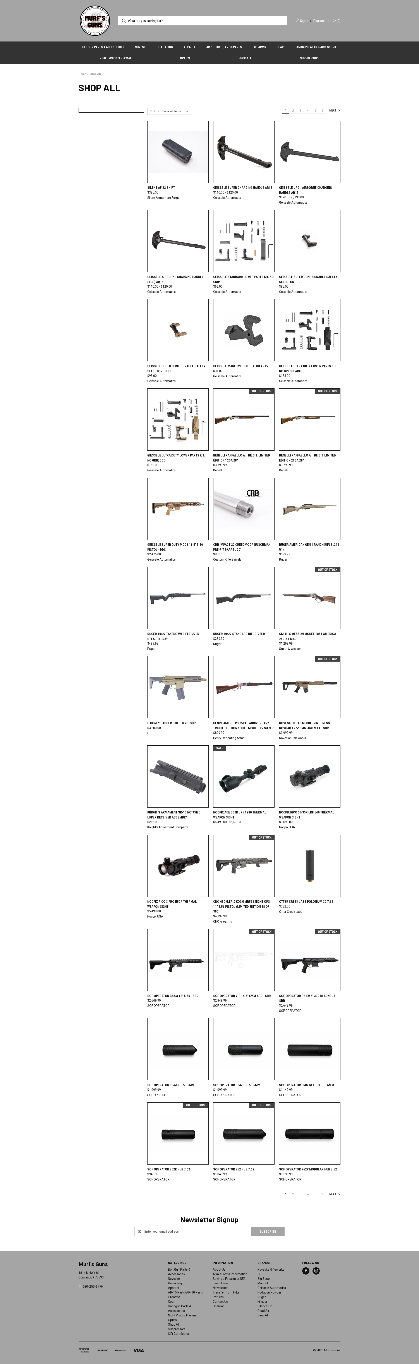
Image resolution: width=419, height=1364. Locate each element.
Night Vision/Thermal (116, 58)
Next (333, 110)
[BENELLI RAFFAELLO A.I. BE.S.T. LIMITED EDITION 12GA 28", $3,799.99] (244, 419)
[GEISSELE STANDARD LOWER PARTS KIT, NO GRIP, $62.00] (244, 241)
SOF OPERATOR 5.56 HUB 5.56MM (236, 1085)
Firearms (259, 47)
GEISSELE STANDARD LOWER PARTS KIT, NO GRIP (243, 279)
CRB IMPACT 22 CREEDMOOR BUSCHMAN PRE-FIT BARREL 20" (242, 547)
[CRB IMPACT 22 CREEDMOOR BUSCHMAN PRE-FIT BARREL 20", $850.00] (244, 509)
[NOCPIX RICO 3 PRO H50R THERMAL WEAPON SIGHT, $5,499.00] (178, 866)
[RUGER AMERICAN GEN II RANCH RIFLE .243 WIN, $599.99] (310, 509)
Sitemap (219, 1306)
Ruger (262, 1297)
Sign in (304, 20)
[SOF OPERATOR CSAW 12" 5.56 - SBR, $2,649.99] (178, 960)
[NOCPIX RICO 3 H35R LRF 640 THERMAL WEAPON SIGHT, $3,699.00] (310, 776)
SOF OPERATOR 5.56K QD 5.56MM (170, 1085)
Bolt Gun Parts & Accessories (102, 47)
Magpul (263, 1283)
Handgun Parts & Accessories (316, 47)
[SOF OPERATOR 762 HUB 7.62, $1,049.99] (244, 1133)
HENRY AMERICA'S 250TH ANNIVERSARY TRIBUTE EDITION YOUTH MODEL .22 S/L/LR (243, 725)
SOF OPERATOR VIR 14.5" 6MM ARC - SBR (242, 996)
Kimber (262, 1301)
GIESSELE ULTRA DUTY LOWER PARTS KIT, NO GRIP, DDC (176, 457)
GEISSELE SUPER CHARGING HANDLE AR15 (242, 188)
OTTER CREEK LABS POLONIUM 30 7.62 (306, 902)
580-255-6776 (93, 1287)
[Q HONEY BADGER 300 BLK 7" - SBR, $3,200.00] (178, 687)
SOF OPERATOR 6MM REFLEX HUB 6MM (306, 1085)
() (338, 20)
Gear (280, 47)
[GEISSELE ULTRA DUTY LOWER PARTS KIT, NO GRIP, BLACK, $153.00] (310, 330)
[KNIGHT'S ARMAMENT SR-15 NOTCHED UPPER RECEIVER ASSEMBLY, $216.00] (178, 776)
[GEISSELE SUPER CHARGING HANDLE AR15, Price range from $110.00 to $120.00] (244, 152)
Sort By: (155, 111)
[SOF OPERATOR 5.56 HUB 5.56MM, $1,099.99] (244, 1049)
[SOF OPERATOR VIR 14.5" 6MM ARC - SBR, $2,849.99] (244, 960)
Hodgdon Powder (269, 1292)
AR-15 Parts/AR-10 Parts (224, 47)
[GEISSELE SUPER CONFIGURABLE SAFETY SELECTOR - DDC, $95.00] (178, 330)
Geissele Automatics (272, 1288)
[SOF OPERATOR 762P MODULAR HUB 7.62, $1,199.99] (310, 1133)
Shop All (245, 58)
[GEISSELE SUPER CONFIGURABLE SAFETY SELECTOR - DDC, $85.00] (310, 241)
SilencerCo (265, 1306)
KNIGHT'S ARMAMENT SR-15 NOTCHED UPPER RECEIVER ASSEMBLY (174, 814)
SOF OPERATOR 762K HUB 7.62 (168, 1169)
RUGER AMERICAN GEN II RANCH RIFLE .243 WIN (309, 547)
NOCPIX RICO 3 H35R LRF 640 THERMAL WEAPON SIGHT (306, 814)
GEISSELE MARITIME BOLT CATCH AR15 (240, 366)
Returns (218, 1297)
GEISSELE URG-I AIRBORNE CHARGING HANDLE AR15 (305, 190)
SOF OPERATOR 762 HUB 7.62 (233, 1169)
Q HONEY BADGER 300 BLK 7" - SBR (171, 723)
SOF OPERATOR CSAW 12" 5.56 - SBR (172, 996)
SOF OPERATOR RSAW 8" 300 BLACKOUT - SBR (308, 998)
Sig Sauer (264, 1278)
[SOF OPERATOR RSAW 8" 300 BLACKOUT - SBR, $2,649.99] (310, 960)
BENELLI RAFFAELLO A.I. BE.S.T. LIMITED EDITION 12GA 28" (241, 457)
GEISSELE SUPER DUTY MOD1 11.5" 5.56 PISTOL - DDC (175, 547)
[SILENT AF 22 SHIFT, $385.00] (178, 152)
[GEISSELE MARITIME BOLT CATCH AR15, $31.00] (244, 330)
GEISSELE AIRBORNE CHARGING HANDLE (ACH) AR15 (175, 279)
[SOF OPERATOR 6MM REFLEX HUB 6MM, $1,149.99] (310, 1049)
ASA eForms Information (230, 1274)
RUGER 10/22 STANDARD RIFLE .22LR (239, 634)
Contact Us (220, 1301)
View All (263, 1315)
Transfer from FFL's (226, 1292)
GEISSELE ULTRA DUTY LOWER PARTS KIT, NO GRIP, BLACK (308, 368)
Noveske (141, 47)
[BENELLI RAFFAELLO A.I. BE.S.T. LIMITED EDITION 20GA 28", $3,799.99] (310, 419)
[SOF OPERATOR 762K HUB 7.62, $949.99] (178, 1133)
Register (319, 20)
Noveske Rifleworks (271, 1269)
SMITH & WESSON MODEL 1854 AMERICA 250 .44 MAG (307, 636)
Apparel (190, 47)
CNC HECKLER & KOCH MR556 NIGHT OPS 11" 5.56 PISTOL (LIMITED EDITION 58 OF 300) (241, 906)
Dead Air (263, 1311)
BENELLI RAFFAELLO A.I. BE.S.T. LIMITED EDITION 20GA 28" (307, 457)
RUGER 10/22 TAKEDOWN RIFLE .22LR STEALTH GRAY (173, 636)
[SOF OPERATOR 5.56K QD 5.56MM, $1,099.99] (178, 1049)
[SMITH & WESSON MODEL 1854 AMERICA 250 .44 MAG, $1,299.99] (310, 598)
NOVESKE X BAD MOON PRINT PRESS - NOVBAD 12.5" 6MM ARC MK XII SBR (305, 725)
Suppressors (309, 58)
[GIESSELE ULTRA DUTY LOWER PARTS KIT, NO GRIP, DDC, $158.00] (178, 419)
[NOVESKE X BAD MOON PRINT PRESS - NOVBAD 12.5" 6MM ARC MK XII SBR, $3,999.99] (310, 687)
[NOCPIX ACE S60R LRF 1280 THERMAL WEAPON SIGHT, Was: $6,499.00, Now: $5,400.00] (244, 776)
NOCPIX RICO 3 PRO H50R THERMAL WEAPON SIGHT (172, 904)
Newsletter (220, 1288)
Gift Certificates (179, 1333)
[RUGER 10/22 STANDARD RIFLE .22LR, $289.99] (244, 598)
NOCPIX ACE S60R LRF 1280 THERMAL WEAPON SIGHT (239, 814)
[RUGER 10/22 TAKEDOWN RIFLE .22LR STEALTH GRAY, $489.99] (178, 598)
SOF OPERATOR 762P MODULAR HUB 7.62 (308, 1169)
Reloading (165, 47)
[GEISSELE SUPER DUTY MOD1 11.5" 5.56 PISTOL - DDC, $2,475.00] (178, 509)
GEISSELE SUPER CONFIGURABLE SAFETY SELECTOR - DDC (308, 279)
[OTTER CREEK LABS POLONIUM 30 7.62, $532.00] (310, 866)
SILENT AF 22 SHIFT (161, 188)
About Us (219, 1269)
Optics (185, 58)
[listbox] (176, 111)
